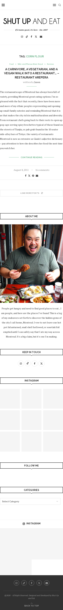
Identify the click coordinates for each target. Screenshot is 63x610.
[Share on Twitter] (29, 175)
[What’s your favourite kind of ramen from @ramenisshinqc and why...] (8, 536)
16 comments (42, 169)
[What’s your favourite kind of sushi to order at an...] (24, 551)
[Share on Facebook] (25, 175)
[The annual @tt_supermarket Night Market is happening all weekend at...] (31, 441)
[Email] (41, 36)
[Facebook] (31, 36)
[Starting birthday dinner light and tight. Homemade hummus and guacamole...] (39, 551)
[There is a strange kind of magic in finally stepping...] (31, 398)
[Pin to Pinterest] (33, 175)
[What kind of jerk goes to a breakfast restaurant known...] (24, 567)
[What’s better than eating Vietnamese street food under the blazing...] (55, 551)
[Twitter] (36, 36)
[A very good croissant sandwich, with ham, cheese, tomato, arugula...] (24, 536)
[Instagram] (22, 36)
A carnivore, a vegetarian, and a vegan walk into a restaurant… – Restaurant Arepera (31, 73)
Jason (37, 82)
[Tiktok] (27, 36)
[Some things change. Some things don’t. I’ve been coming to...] (8, 551)
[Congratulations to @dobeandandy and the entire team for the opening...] (55, 536)
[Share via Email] (37, 175)
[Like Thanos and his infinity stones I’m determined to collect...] (31, 420)
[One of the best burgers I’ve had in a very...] (8, 567)
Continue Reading (31, 157)
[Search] (59, 5)
